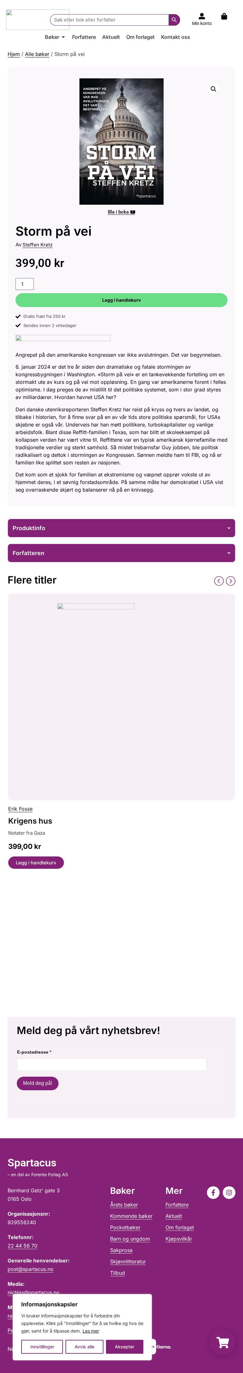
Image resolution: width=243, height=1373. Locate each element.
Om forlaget (179, 1227)
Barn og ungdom (130, 1239)
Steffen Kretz (37, 245)
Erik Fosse (20, 809)
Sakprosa (121, 1250)
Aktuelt (173, 1216)
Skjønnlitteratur (128, 1261)
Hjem (14, 54)
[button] (213, 89)
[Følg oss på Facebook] (213, 1192)
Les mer (91, 1331)
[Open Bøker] (63, 37)
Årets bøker (124, 1204)
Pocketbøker (125, 1227)
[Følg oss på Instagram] (229, 1192)
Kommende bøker (131, 1216)
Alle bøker (37, 54)
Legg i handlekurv (121, 300)
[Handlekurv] (227, 16)
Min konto (202, 23)
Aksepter (124, 1346)
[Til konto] (202, 16)
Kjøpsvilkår (178, 1239)
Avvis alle (84, 1346)
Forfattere (177, 1204)
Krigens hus (30, 821)
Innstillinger (42, 1346)
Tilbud (117, 1273)
